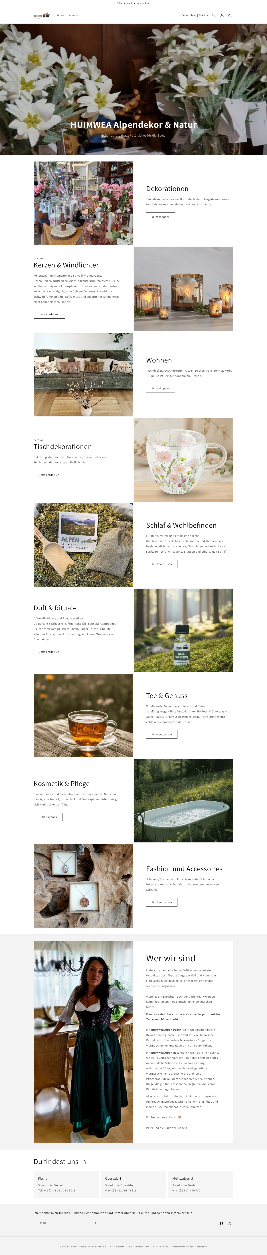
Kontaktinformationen (182, 1246)
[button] (214, 15)
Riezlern (193, 1185)
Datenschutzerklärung (138, 1246)
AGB (155, 1246)
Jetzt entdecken (49, 314)
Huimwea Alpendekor (77, 1246)
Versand (164, 1246)
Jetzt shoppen (161, 216)
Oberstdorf (127, 1185)
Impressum (202, 1246)
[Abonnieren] (95, 1223)
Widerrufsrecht (117, 1246)
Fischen (58, 1185)
